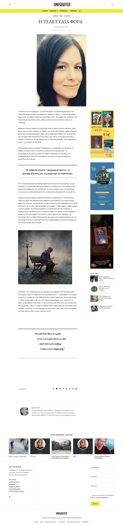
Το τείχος (32, 456)
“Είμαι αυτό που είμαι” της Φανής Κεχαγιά (105, 307)
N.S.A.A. (79, 518)
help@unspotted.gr (14, 487)
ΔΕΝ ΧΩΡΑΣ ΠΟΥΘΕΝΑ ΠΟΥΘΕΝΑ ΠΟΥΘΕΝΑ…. (61, 457)
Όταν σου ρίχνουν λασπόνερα (17, 456)
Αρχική (45, 11)
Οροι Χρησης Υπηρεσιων (73, 522)
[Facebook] (10, 4)
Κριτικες (53, 11)
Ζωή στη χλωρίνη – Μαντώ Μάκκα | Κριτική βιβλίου (106, 278)
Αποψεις (74, 11)
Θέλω (75, 456)
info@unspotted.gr (14, 482)
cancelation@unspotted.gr (16, 491)
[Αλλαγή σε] (80, 11)
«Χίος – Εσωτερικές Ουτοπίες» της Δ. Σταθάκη (105, 288)
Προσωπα (63, 11)
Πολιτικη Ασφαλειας (50, 522)
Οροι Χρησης (61, 522)
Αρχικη (36, 522)
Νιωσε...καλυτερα (64, 16)
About (42, 522)
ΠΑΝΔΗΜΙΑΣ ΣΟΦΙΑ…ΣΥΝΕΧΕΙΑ (103, 457)
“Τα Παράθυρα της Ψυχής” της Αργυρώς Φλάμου (105, 298)
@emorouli (35, 408)
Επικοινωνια (85, 522)
